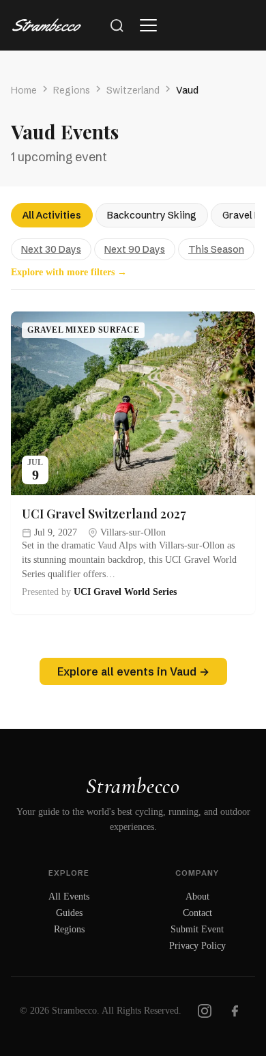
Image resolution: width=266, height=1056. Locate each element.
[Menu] (148, 25)
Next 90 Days (134, 249)
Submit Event (197, 929)
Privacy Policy (197, 946)
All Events (68, 896)
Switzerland (133, 90)
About (197, 896)
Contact (197, 913)
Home (24, 90)
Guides (69, 913)
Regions (71, 90)
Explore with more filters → (69, 272)
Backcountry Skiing (151, 215)
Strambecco (132, 786)
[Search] (116, 25)
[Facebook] (234, 1011)
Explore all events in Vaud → (133, 671)
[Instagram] (204, 1011)
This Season (216, 249)
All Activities (52, 215)
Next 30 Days (51, 249)
